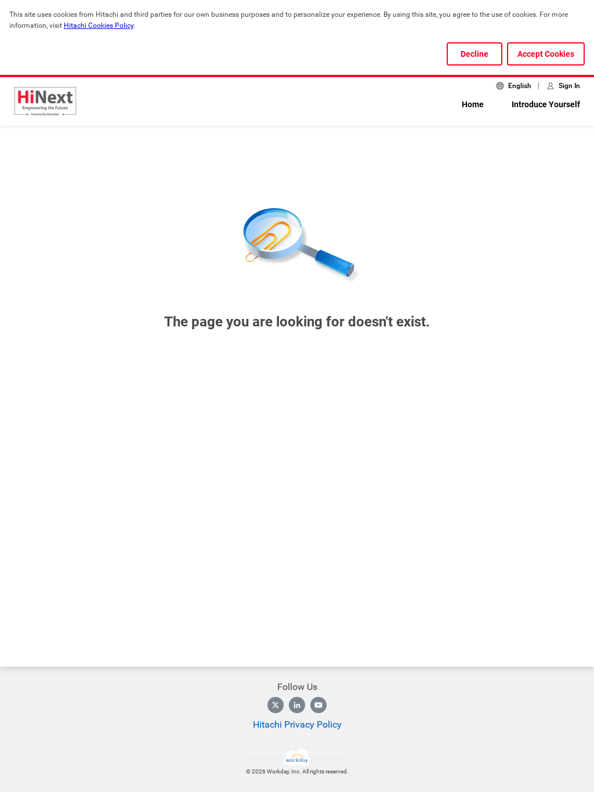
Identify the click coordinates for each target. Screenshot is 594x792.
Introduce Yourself (546, 104)
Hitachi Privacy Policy (297, 724)
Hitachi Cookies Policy (98, 25)
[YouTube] (318, 705)
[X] (275, 705)
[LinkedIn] (297, 705)
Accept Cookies (545, 54)
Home (473, 104)
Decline (474, 54)
